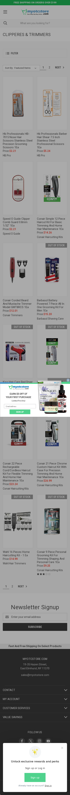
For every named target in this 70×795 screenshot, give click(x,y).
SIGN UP (20, 411)
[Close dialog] (68, 380)
